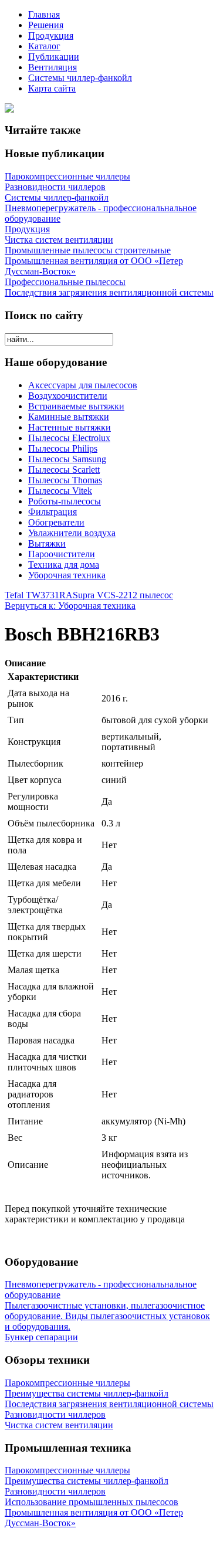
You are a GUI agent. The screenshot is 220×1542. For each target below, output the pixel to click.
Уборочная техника (67, 575)
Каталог (44, 46)
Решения (45, 25)
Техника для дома (63, 565)
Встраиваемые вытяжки (76, 406)
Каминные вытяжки (68, 417)
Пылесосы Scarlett (64, 470)
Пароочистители (61, 554)
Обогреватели (56, 522)
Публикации (53, 57)
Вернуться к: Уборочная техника (70, 606)
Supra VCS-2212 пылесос (123, 595)
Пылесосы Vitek (60, 491)
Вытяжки (47, 543)
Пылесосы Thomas (65, 480)
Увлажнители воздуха (72, 533)
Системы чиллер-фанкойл (80, 78)
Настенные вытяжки (69, 427)
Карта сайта (52, 88)
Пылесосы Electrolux (69, 438)
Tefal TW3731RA (39, 595)
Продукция (50, 35)
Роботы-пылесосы (64, 501)
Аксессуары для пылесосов (82, 385)
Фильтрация (52, 512)
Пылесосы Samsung (67, 459)
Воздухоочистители (67, 396)
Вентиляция (52, 67)
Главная (44, 14)
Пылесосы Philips (62, 448)
